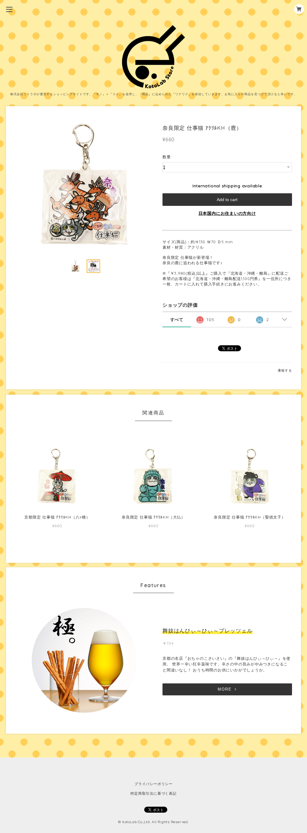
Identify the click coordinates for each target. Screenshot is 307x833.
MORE (225, 689)
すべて (176, 319)
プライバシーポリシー (153, 784)
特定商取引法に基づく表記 (153, 793)
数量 (166, 156)
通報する (285, 370)
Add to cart (227, 199)
